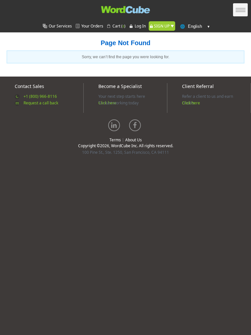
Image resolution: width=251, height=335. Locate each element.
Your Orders (92, 26)
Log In (140, 26)
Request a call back (41, 103)
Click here (191, 103)
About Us (133, 140)
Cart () (119, 26)
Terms (115, 140)
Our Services (60, 26)
